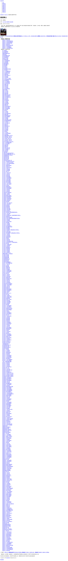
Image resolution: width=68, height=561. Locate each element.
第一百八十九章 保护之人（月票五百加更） (10, 242)
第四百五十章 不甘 (5, 471)
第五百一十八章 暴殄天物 (6, 539)
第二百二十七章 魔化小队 (6, 270)
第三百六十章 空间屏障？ (6, 391)
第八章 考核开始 (5, 57)
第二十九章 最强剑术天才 (6, 79)
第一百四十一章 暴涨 (6, 193)
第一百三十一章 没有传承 (6, 183)
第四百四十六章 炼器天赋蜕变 (7, 466)
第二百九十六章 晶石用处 (6, 337)
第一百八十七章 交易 (6, 240)
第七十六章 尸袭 (5, 127)
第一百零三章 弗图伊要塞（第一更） (8, 154)
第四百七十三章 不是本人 (6, 493)
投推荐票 (8, 21)
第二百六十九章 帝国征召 (6, 313)
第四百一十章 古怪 (5, 433)
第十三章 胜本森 (5, 62)
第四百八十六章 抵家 (6, 506)
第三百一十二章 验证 (6, 350)
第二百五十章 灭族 (5, 294)
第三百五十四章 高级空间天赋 (7, 386)
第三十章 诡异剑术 (5, 80)
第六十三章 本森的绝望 (6, 113)
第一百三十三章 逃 (5, 185)
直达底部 (11, 21)
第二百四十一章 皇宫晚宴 (6, 284)
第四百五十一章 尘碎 (6, 472)
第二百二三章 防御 (5, 266)
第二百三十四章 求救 (6, 277)
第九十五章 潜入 (5, 146)
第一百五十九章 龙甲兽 (6, 211)
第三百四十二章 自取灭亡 (6, 377)
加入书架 (4, 21)
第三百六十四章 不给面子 (6, 395)
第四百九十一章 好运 (6, 512)
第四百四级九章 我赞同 (6, 470)
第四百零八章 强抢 (5, 431)
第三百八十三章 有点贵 (6, 411)
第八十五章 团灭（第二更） (7, 136)
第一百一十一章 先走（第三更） (8, 162)
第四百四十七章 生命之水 (6, 467)
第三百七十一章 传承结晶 (6, 402)
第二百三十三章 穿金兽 (6, 276)
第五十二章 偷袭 (5, 102)
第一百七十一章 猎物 (6, 223)
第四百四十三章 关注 (6, 462)
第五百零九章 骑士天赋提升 (7, 529)
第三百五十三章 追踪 (6, 385)
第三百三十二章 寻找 (6, 368)
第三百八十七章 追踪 (6, 414)
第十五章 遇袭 (4, 64)
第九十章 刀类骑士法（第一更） (8, 141)
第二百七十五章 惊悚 (6, 320)
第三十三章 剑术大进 (6, 83)
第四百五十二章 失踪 (6, 473)
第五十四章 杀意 (5, 104)
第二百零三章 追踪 (5, 256)
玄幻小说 (4, 4)
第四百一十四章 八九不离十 (7, 436)
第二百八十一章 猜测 (6, 325)
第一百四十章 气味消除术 (6, 192)
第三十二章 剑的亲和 (6, 82)
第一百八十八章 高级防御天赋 (7, 241)
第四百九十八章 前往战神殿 (7, 519)
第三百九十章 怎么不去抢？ (7, 416)
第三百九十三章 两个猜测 (6, 419)
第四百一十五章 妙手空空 (6, 437)
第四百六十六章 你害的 (6, 487)
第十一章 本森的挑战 (6, 60)
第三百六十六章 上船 (6, 396)
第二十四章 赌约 (5, 74)
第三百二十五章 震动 (6, 362)
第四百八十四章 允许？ (6, 504)
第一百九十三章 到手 (6, 246)
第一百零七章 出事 (5, 158)
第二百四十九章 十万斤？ (6, 293)
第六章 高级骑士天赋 (6, 55)
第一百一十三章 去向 (6, 164)
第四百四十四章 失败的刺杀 (7, 464)
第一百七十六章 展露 (6, 228)
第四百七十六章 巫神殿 (6, 496)
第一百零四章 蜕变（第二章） (7, 155)
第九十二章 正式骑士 (6, 143)
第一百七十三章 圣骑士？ (6, 225)
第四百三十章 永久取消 (6, 449)
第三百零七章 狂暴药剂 (6, 347)
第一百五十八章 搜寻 (6, 210)
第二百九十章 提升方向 (6, 333)
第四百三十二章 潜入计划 (6, 451)
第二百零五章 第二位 (6, 258)
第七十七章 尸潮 (5, 128)
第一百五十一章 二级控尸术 (7, 202)
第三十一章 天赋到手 (6, 81)
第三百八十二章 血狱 (6, 410)
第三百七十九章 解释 (6, 408)
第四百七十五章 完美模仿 (6, 495)
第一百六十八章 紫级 (6, 220)
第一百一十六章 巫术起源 (6, 167)
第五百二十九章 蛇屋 (6, 550)
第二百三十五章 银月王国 (6, 278)
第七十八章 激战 (5, 129)
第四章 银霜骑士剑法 (6, 53)
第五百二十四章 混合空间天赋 (7, 45)
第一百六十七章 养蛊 (6, 219)
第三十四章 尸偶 (5, 84)
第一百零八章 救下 (5, 159)
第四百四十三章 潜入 (6, 463)
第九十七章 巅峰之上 (6, 148)
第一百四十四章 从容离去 (6, 195)
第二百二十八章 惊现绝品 (6, 271)
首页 (3, 2)
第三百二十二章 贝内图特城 (7, 359)
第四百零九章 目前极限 (6, 432)
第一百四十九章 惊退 (6, 200)
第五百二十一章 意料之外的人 (7, 48)
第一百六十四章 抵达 (6, 216)
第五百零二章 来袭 (5, 522)
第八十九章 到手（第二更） (7, 140)
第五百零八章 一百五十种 (6, 528)
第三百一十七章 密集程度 (6, 355)
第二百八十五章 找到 (6, 329)
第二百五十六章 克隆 (6, 300)
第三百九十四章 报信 (6, 420)
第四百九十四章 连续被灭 (6, 515)
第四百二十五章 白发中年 (6, 445)
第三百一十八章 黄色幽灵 (6, 356)
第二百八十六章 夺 (5, 330)
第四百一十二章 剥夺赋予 (6, 435)
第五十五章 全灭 (5, 105)
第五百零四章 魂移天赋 (6, 524)
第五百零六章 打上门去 (6, 526)
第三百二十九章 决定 (6, 272)
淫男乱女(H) (6, 552)
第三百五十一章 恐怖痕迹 (6, 384)
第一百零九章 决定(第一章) (7, 160)
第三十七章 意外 (5, 86)
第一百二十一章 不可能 (6, 172)
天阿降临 (47, 552)
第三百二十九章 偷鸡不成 (6, 366)
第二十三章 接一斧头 (6, 73)
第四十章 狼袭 (4, 89)
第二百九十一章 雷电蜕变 (6, 334)
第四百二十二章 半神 (6, 443)
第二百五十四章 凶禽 (6, 298)
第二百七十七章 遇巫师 (6, 322)
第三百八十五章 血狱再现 (6, 413)
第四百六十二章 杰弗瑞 (6, 484)
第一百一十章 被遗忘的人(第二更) (8, 161)
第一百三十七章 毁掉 (6, 189)
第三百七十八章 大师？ (6, 407)
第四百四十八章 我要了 (6, 469)
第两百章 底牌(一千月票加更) (7, 253)
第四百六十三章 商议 (6, 485)
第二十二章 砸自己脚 (6, 72)
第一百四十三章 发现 (6, 194)
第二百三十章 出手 (5, 273)
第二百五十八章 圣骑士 (6, 302)
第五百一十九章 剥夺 (6, 540)
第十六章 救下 (4, 65)
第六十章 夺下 (4, 110)
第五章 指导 (4, 54)
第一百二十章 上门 (5, 171)
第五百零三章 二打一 (6, 523)
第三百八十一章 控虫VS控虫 (7, 409)
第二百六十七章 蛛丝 (6, 311)
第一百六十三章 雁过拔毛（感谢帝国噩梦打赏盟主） (11, 215)
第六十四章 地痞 (5, 114)
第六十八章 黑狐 (5, 118)
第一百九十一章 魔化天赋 (6, 244)
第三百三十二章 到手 (6, 275)
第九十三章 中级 (5, 144)
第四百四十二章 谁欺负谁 (6, 461)
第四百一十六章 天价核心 (6, 438)
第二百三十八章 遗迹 (6, 281)
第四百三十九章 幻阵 (6, 458)
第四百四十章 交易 (5, 459)
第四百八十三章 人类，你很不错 (8, 503)
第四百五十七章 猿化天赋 (6, 478)
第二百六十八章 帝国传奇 (6, 312)
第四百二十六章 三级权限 (6, 446)
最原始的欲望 (11, 552)
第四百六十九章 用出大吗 (6, 489)
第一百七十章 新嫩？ (6, 222)
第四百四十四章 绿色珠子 (6, 465)
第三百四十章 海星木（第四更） (8, 376)
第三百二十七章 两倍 (6, 364)
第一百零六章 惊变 (5, 157)
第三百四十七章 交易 (6, 381)
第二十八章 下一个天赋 (6, 78)
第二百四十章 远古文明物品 (7, 283)
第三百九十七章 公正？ (6, 422)
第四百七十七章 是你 (6, 497)
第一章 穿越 (4, 50)
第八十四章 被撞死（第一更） (7, 135)
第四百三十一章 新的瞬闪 (6, 450)
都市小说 (4, 6)
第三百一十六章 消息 (6, 354)
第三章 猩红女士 (5, 52)
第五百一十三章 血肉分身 (6, 533)
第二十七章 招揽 (5, 77)
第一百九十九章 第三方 (6, 252)
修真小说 (4, 5)
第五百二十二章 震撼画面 (6, 47)
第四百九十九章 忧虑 (6, 520)
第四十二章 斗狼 (5, 91)
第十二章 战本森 (5, 61)
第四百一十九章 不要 (6, 441)
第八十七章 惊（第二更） (6, 138)
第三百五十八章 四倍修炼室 (7, 389)
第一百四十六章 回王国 (6, 197)
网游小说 (4, 8)
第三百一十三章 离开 (6, 351)
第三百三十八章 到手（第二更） (8, 374)
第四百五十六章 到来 (6, 477)
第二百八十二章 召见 (6, 326)
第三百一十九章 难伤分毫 (6, 357)
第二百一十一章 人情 (6, 264)
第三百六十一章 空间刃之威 (7, 392)
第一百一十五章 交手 (6, 166)
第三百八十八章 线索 (6, 415)
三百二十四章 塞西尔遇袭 (6, 361)
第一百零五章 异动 (5, 156)
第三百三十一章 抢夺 (6, 274)
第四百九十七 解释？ (6, 518)
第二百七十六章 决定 (6, 321)
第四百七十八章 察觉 (6, 498)
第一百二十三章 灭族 (6, 174)
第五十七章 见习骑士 (6, 107)
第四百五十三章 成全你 (6, 474)
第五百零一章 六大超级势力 (7, 521)
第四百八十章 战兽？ (6, 500)
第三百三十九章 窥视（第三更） (8, 375)
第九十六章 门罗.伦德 (6, 147)
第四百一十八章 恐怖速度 (6, 440)
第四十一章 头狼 (5, 90)
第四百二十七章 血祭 (6, 447)
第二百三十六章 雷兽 (6, 279)
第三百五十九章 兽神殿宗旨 (7, 390)
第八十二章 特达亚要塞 (6, 133)
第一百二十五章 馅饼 (6, 175)
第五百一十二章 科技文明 (6, 532)
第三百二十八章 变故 (6, 365)
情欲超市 (23, 552)
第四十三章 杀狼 (5, 92)
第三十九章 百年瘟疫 (6, 88)
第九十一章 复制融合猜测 (6, 142)
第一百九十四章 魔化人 (6, 247)
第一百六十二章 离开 (6, 214)
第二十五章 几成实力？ (6, 75)
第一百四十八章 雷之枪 (6, 199)
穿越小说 (4, 7)
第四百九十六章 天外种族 (6, 517)
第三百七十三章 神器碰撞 (6, 403)
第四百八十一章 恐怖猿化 (6, 501)
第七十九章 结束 (5, 130)
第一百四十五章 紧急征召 (6, 196)
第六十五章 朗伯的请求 (6, 115)
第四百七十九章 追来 (6, 499)
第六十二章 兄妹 (5, 112)
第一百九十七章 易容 (6, 250)
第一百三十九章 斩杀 (6, 191)
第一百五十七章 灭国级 (6, 209)
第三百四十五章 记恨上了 (6, 379)
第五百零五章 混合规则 (6, 525)
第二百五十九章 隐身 (6, 303)
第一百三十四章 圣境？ (6, 186)
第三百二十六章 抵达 (6, 363)
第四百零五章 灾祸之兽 (6, 429)
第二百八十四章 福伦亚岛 (6, 328)
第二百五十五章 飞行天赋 (6, 299)
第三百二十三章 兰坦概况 (6, 360)
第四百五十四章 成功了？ (6, 475)
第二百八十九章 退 (5, 332)
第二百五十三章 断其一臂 (6, 297)
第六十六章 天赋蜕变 (6, 116)
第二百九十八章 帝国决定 (6, 339)
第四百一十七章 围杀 (6, 439)
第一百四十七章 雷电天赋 (6, 198)
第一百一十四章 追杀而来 (6, 165)
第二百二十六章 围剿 (6, 269)
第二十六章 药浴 (5, 76)
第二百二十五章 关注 (6, 268)
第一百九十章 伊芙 (5, 243)
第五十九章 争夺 (5, 109)
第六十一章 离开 (5, 111)
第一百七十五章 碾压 (6, 227)
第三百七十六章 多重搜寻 (6, 405)
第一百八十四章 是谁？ (6, 237)
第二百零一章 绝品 (5, 254)
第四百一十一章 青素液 (6, 434)
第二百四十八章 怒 (5, 292)
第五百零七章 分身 (5, 527)
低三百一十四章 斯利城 (6, 352)
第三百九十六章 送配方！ (6, 421)
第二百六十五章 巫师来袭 (6, 309)
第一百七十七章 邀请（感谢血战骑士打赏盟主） (10, 229)
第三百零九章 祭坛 (5, 348)
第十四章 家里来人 (5, 63)
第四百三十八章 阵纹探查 (6, 457)
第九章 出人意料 (5, 58)
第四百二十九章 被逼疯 (6, 448)
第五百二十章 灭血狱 (6, 541)
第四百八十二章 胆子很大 (6, 502)
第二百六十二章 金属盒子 (6, 306)
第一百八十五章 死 (5, 238)
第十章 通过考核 (5, 59)
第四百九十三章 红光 (6, 514)
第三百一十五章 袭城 (6, 353)
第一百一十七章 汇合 (6, 168)
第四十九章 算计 (5, 99)
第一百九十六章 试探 (6, 249)
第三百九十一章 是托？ (6, 417)
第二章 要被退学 (5, 51)
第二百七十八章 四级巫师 (6, 323)
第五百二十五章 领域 (6, 44)
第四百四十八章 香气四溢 (6, 468)
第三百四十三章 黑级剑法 (6, 378)
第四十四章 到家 (5, 93)
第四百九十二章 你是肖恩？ (7, 513)
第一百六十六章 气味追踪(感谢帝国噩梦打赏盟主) (11, 218)
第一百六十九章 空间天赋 (6, 221)
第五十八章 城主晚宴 (6, 108)
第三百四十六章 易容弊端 (6, 380)
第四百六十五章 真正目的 (6, 486)
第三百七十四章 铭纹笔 (6, 404)
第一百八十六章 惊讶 (6, 239)
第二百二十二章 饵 (5, 265)
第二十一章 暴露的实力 (6, 71)
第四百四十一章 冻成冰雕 (6, 460)
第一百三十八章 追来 (6, 190)
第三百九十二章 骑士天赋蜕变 (7, 418)
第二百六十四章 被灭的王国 (7, 308)
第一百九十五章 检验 (6, 248)
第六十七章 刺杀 (5, 117)
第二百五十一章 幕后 (6, 295)
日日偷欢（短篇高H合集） (30, 552)
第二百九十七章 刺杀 (6, 338)
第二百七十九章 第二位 (6, 324)
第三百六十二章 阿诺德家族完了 (8, 393)
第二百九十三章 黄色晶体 (6, 335)
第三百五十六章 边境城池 (6, 387)
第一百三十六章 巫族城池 (6, 188)
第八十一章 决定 (5, 132)
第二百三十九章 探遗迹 (6, 282)
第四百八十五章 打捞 (6, 505)
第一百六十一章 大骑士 (6, 213)
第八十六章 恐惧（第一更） (7, 137)
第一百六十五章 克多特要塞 (7, 217)
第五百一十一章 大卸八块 (6, 531)
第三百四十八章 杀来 (6, 382)
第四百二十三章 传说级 (6, 444)
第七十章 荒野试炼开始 (6, 120)
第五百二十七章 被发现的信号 (7, 548)
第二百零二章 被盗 (5, 255)
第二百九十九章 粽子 (6, 340)
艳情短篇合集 (16, 552)
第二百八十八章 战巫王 (6, 331)
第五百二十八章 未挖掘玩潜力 (7, 549)
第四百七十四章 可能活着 (6, 494)
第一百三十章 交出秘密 (6, 182)
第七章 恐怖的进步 (5, 56)
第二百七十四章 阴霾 (6, 319)
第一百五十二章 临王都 (6, 203)
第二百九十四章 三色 (6, 336)
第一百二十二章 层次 (6, 173)
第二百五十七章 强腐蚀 (6, 301)
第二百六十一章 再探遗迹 (6, 305)
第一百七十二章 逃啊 (6, 224)
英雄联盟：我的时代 (42, 552)
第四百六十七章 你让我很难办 (7, 488)
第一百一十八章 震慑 (6, 169)
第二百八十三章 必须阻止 (6, 327)
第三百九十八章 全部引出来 (7, 423)
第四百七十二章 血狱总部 (6, 492)
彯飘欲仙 (20, 552)
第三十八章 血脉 (5, 87)
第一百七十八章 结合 (6, 230)
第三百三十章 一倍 (5, 367)
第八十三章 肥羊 (5, 134)
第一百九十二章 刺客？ (6, 245)
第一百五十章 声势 (5, 201)
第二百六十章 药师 (5, 304)
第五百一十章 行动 (5, 530)
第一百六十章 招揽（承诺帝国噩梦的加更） (10, 212)
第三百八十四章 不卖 (6, 412)
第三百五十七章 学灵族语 (6, 388)
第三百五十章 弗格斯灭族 (6, 383)
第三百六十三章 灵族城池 (6, 394)
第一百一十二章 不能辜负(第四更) (8, 163)
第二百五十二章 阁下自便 (6, 296)
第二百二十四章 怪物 (6, 267)
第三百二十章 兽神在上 (6, 358)
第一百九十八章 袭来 (6, 251)
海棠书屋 (2, 0)
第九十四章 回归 (5, 145)
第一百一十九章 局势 (6, 170)
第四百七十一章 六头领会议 (7, 491)
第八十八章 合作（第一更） (7, 139)
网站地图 (2, 559)
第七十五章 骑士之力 (6, 126)
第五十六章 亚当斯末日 (6, 106)
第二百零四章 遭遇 (5, 257)
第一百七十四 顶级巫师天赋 (7, 226)
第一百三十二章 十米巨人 (6, 184)
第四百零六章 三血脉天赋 (6, 430)
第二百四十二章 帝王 (6, 285)
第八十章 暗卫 (4, 131)
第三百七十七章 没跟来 (6, 406)
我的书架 (4, 3)
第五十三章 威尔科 (5, 103)
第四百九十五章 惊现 (6, 516)
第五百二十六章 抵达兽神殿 (7, 547)
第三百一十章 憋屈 (5, 349)
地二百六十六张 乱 (5, 310)
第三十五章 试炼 (5, 85)
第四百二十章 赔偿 (5, 442)
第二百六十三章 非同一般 (6, 307)
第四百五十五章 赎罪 (6, 476)
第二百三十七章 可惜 (6, 280)
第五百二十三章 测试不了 (6, 46)
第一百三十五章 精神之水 (6, 187)
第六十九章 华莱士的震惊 (6, 119)
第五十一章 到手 (5, 101)
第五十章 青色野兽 (5, 100)
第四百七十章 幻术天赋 (6, 490)
